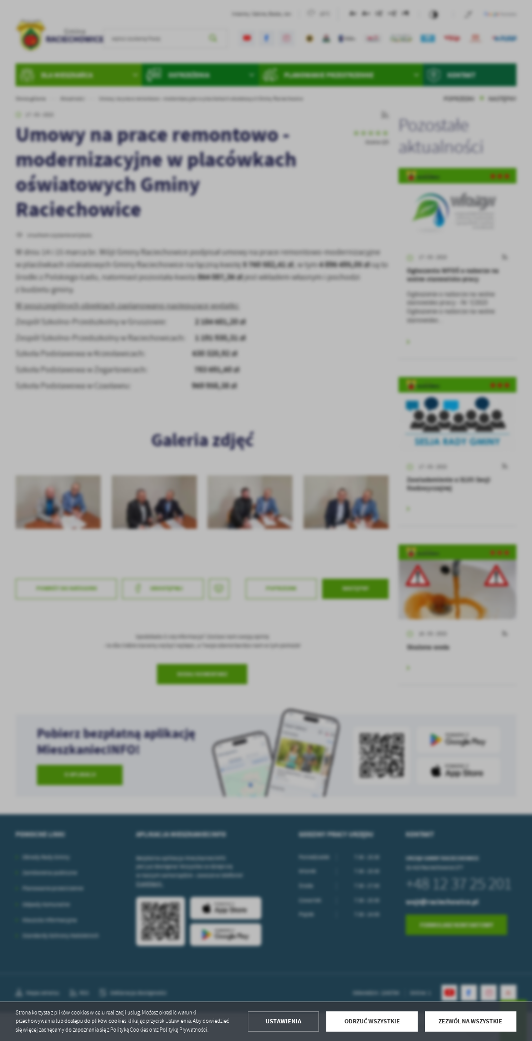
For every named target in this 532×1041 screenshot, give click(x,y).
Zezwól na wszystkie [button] (470, 1021)
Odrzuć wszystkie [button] (372, 1021)
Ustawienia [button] (283, 1021)
